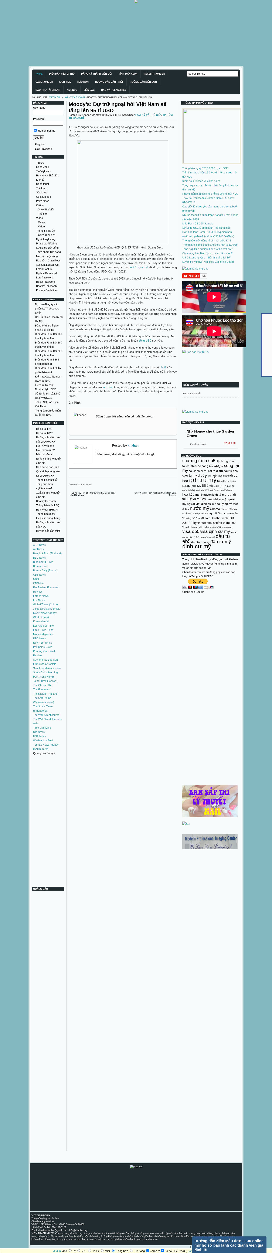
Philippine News (42, 647)
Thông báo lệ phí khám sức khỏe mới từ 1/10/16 (210, 244)
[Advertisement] (127, 33)
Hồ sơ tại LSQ (44, 428)
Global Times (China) (45, 604)
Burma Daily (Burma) (45, 570)
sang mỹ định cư (216, 513)
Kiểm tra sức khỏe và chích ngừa (201, 181)
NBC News (39, 638)
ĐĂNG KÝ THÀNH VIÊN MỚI (96, 73)
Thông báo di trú (45, 513)
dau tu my (189, 475)
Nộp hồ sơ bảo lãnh (47, 467)
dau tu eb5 (231, 471)
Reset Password (45, 281)
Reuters (37, 655)
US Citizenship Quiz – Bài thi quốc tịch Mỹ (206, 257)
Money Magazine (43, 634)
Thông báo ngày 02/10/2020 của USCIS (205, 168)
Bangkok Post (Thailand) (47, 553)
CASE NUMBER (44, 82)
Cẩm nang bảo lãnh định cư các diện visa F (207, 253)
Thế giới (43, 213)
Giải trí (40, 205)
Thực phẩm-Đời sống (48, 252)
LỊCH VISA (65, 82)
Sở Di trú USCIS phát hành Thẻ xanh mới (206, 227)
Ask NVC (72, 90)
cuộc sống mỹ (203, 466)
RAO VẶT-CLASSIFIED (113, 90)
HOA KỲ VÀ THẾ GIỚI (74, 97)
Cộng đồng (42, 167)
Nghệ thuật (42, 184)
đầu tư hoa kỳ (200, 542)
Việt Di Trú (55, 97)
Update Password (46, 273)
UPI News (39, 732)
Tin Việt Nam (43, 171)
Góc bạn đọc (43, 196)
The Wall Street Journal (46, 715)
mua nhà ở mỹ (216, 499)
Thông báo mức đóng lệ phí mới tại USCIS (206, 240)
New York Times (42, 642)
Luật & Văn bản (45, 445)
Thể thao (41, 188)
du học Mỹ (194, 485)
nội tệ (163, 367)
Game (41, 222)
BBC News (39, 557)
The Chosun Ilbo (42, 685)
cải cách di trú (198, 471)
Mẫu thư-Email (44, 454)
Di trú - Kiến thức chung (217, 475)
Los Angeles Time (43, 625)
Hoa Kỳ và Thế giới (47, 175)
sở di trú (210, 518)
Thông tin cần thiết (46, 479)
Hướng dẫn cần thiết (48, 530)
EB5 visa (208, 485)
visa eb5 (191, 531)
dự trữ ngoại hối (139, 267)
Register (40, 144)
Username (39, 107)
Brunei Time (40, 566)
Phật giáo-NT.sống (47, 243)
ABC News (39, 544)
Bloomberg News (43, 562)
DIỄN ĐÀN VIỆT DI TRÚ (62, 73)
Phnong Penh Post (44, 651)
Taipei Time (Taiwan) (45, 681)
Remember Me (46, 130)
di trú (201, 475)
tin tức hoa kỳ (206, 522)
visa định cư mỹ (215, 531)
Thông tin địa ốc (45, 230)
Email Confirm (44, 269)
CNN (36, 579)
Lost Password (43, 148)
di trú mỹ (205, 479)
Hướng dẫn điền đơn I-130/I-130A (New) (210, 236)
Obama (215, 509)
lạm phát (108, 387)
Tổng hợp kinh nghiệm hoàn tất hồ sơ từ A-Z (207, 249)
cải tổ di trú (215, 471)
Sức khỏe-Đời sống (47, 247)
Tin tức (40, 162)
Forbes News (40, 596)
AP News (38, 549)
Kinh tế (40, 179)
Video (39, 218)
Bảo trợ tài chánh (46, 501)
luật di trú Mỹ (196, 499)
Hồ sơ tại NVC (44, 433)
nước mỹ (199, 508)
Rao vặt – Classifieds (48, 260)
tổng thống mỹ (225, 522)
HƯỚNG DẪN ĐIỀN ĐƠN (143, 82)
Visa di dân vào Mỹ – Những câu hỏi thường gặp (207, 527)
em (217, 486)
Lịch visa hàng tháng (48, 518)
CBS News (39, 574)
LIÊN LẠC (89, 90)
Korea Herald (41, 621)
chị (217, 461)
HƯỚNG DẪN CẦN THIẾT (109, 82)
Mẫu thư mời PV (45, 450)
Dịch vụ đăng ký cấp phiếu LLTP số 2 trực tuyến (47, 308)
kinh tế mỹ (219, 494)
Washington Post (43, 740)
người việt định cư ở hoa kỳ (205, 503)
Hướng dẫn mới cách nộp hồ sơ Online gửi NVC (210, 193)
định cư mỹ (196, 546)
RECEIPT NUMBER (154, 73)
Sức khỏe (41, 192)
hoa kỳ (187, 494)
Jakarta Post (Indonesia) (47, 608)
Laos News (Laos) (43, 630)
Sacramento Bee (42, 659)
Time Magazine (42, 727)
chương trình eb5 (198, 460)
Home (38, 73)
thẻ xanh (222, 518)
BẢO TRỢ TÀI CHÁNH (47, 90)
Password (39, 119)
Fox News (39, 600)
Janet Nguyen (202, 494)
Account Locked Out (47, 264)
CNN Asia (38, 583)
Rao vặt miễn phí (193, 422)
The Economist (41, 689)
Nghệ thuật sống (45, 239)
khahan (133, 445)
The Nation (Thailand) (45, 693)
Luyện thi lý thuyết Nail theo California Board (208, 261)
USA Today (39, 736)
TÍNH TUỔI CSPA (128, 73)
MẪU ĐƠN (83, 82)
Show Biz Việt (46, 209)
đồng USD (145, 340)
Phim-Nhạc (42, 201)
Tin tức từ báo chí (46, 235)
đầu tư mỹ (220, 541)
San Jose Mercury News (47, 668)
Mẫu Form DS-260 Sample (197, 223)
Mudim (56, 1251)
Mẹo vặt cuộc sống (47, 256)
